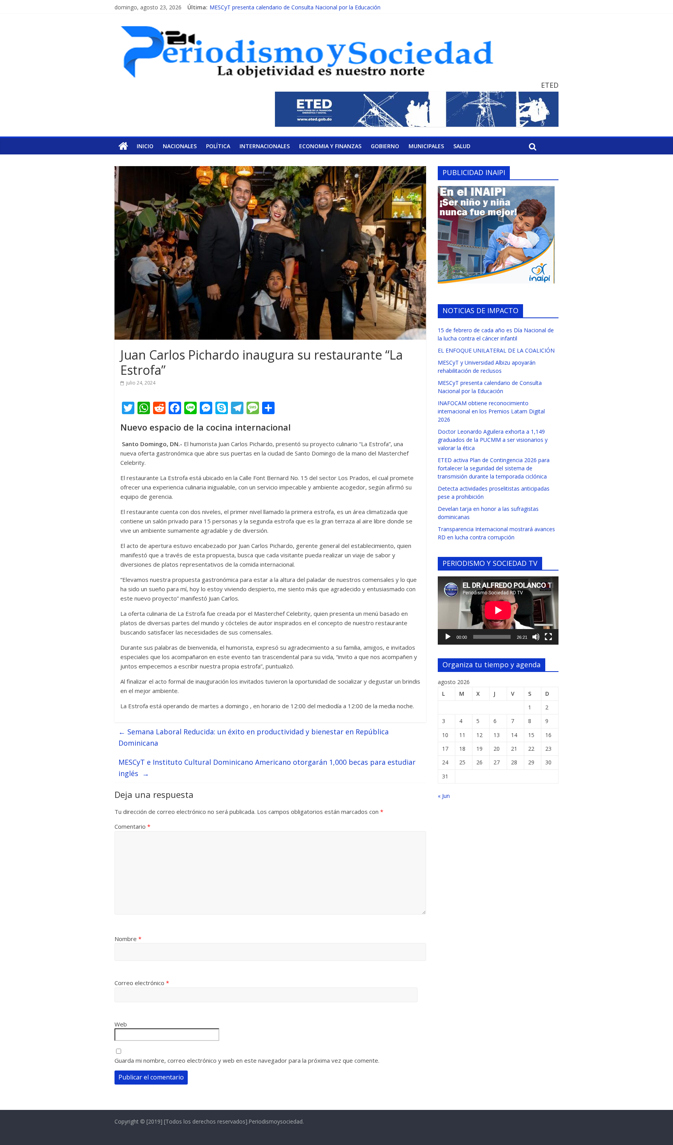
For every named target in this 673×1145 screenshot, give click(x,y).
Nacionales (180, 146)
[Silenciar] (536, 637)
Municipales (426, 146)
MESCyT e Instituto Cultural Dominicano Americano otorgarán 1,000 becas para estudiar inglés (267, 767)
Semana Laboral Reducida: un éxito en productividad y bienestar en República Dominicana (253, 737)
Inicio (145, 146)
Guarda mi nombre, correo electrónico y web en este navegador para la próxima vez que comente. (247, 1060)
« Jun (444, 795)
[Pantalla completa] (548, 637)
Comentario (132, 826)
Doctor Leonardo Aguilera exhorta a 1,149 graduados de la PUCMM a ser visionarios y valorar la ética (493, 440)
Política (218, 146)
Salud (461, 146)
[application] (498, 610)
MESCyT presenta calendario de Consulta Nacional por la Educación (295, 7)
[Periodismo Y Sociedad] (123, 146)
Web (121, 1024)
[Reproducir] (448, 637)
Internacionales (265, 146)
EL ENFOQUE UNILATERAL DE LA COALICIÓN (496, 350)
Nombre (128, 939)
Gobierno (385, 146)
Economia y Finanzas (330, 146)
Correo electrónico (142, 983)
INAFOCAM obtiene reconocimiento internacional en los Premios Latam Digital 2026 (491, 411)
